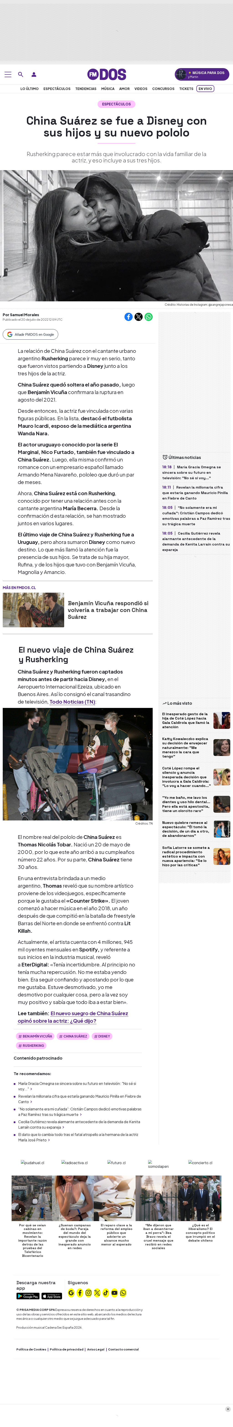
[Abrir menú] (8, 74)
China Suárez (75, 1036)
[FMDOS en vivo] (181, 74)
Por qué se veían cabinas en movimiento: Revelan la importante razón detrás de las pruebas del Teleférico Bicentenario (32, 1240)
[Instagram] (88, 1292)
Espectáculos (57, 89)
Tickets (186, 89)
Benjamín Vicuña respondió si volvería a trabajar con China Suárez (108, 609)
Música (107, 89)
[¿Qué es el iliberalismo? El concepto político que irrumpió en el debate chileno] (200, 1198)
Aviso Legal (95, 1349)
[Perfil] (34, 74)
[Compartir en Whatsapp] (148, 317)
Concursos (163, 89)
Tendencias (85, 89)
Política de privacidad (67, 1349)
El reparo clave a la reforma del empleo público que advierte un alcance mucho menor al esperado (116, 1234)
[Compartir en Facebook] (128, 317)
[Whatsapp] (123, 1292)
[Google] (71, 1292)
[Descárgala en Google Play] (28, 1295)
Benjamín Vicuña (37, 1036)
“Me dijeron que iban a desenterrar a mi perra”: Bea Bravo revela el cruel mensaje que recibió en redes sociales (158, 1236)
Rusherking (33, 1045)
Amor (124, 89)
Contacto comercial (123, 1349)
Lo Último (29, 89)
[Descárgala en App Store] (51, 1295)
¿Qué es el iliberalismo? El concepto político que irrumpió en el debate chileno (200, 1233)
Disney (104, 1036)
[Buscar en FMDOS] (20, 74)
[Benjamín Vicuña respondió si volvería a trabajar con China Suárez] (33, 610)
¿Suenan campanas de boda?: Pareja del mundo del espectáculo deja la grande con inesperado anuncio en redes (74, 1236)
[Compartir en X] (138, 317)
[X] (97, 1292)
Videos (140, 89)
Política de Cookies (31, 1349)
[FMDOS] (106, 74)
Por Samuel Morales (21, 314)
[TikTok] (105, 1292)
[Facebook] (79, 1292)
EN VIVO (205, 89)
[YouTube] (114, 1292)
